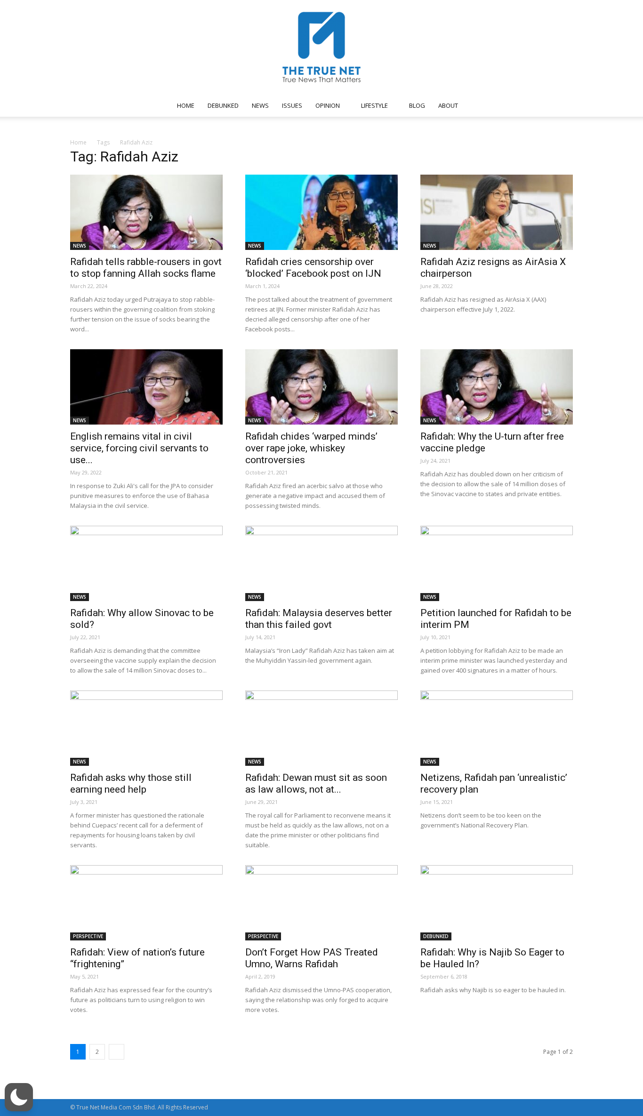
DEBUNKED (223, 105)
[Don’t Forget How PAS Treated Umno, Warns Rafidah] (321, 902)
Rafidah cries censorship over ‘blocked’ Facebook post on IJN (313, 267)
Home (78, 142)
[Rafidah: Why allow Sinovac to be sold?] (146, 563)
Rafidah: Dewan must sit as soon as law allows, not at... (316, 783)
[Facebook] (479, 105)
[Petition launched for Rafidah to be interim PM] (496, 563)
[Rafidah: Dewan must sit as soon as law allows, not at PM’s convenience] (321, 728)
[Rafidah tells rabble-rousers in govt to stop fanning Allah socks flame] (146, 212)
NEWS (260, 105)
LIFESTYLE (374, 105)
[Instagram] (494, 105)
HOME (185, 105)
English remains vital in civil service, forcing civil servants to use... (139, 448)
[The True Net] (321, 47)
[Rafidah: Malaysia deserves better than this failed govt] (321, 563)
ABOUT (448, 105)
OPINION (327, 105)
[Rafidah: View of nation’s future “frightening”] (146, 902)
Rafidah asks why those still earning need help (131, 783)
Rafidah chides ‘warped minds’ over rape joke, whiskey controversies (311, 448)
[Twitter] (525, 105)
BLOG (417, 105)
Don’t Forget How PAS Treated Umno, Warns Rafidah (311, 958)
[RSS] (510, 105)
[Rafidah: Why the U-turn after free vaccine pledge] (496, 387)
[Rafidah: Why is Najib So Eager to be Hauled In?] (496, 902)
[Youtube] (541, 105)
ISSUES (292, 105)
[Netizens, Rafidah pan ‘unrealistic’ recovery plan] (496, 728)
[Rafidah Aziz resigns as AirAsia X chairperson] (496, 212)
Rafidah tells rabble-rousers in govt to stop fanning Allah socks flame (146, 267)
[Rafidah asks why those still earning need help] (146, 728)
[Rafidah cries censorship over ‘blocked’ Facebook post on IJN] (321, 212)
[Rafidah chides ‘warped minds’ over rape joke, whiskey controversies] (321, 387)
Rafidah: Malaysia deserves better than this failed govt (318, 618)
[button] (561, 106)
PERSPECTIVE (88, 936)
